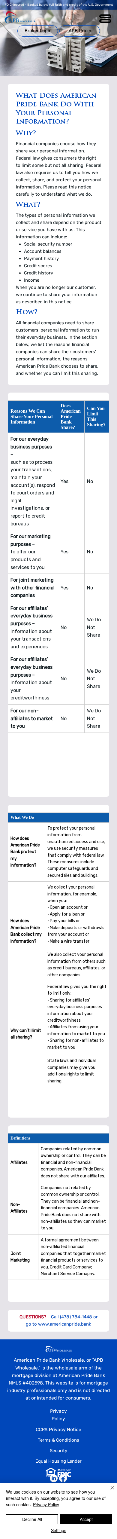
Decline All (32, 1519)
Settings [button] (58, 1530)
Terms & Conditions (58, 1440)
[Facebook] (63, 1478)
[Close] (108, 1491)
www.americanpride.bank (64, 1324)
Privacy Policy (46, 1504)
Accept (86, 1519)
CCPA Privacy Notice (58, 1429)
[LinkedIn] (54, 1478)
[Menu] (106, 18)
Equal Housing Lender (58, 1461)
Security (58, 1450)
